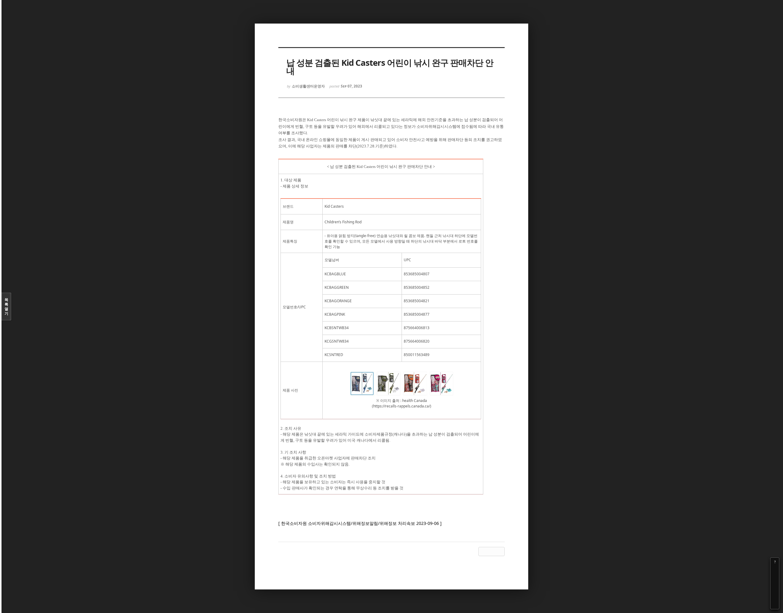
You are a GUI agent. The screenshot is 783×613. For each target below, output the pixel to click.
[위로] (774, 587)
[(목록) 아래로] (774, 596)
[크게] (774, 570)
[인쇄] (774, 604)
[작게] (774, 579)
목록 (6, 306)
